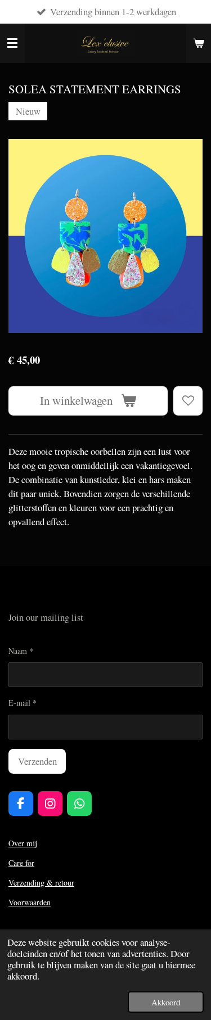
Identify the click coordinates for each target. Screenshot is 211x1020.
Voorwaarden (29, 902)
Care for (21, 862)
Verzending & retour (41, 882)
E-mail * (22, 702)
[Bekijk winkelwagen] (198, 43)
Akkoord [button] (165, 1002)
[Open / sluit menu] (12, 43)
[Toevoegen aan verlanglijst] (188, 401)
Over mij (22, 843)
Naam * (20, 651)
